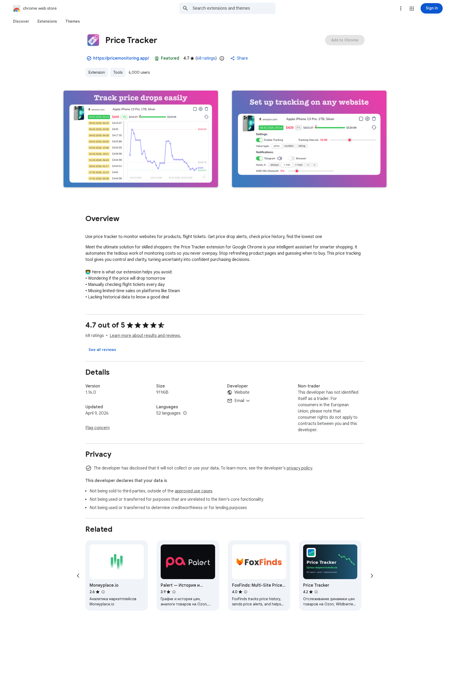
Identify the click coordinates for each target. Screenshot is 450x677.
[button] (412, 8)
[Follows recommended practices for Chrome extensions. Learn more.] (157, 58)
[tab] (21, 21)
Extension (97, 72)
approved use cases (194, 491)
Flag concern (97, 427)
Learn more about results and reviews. (145, 335)
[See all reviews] (102, 349)
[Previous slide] (78, 576)
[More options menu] (401, 8)
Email (239, 400)
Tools (117, 72)
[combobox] (234, 8)
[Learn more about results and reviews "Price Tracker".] (316, 592)
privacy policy (299, 468)
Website (241, 392)
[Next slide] (372, 576)
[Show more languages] (185, 413)
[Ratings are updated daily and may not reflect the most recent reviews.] (222, 58)
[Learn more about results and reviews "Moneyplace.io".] (103, 592)
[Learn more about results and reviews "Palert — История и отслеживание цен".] (173, 592)
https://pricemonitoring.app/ (121, 58)
